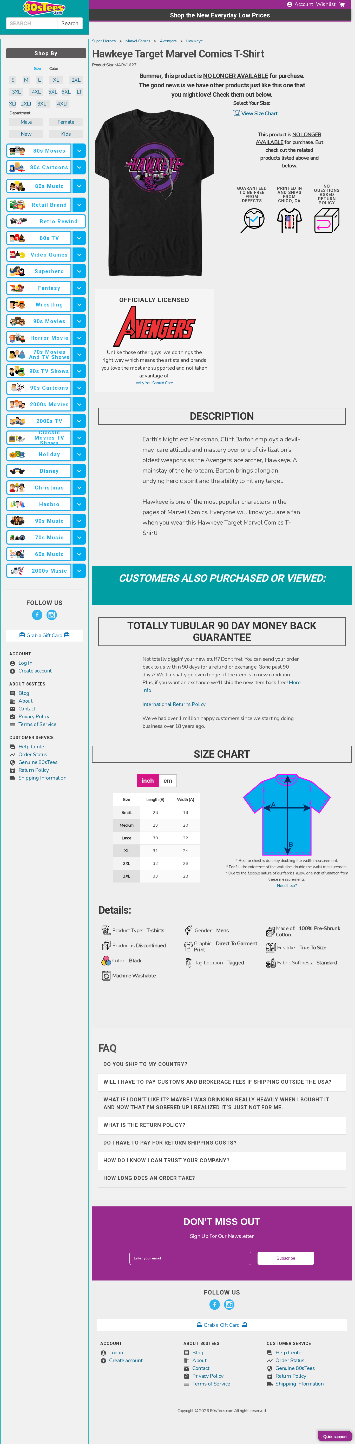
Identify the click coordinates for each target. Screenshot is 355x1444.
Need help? (287, 885)
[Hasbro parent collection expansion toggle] (79, 504)
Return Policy (33, 770)
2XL (76, 79)
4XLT (62, 103)
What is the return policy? (144, 1125)
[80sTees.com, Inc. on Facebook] (37, 615)
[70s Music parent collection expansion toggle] (79, 537)
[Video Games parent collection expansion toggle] (79, 254)
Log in (25, 663)
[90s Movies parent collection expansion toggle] (79, 321)
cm (167, 780)
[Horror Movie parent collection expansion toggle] (79, 338)
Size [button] (37, 68)
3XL (16, 91)
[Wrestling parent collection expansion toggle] (79, 304)
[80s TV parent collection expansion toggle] (79, 238)
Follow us (44, 602)
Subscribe (286, 1258)
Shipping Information (42, 777)
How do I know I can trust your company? (166, 1160)
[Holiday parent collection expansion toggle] (79, 454)
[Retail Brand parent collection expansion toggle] (79, 205)
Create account (35, 670)
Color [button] (53, 68)
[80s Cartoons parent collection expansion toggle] (79, 167)
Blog (23, 693)
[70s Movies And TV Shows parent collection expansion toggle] (79, 354)
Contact (26, 708)
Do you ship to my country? (145, 1064)
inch (148, 780)
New (26, 134)
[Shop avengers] (154, 345)
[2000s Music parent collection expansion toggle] (79, 571)
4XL (36, 91)
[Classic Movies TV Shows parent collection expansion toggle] (79, 437)
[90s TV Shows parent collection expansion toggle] (79, 371)
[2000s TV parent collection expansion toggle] (79, 421)
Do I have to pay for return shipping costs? (170, 1143)
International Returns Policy (174, 704)
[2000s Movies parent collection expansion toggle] (79, 404)
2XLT (26, 103)
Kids (66, 134)
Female (66, 122)
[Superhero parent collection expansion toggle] (79, 271)
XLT (12, 103)
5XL (52, 91)
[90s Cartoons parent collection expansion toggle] (79, 388)
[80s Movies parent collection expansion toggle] (79, 150)
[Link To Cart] (342, 4)
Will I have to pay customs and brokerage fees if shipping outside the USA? (217, 1082)
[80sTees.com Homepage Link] (44, 14)
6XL (65, 91)
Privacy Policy (33, 716)
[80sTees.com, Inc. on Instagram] (51, 615)
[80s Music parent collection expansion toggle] (79, 186)
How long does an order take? (149, 1178)
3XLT (42, 103)
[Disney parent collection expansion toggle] (79, 471)
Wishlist (326, 4)
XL (56, 79)
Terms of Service (37, 724)
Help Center (32, 746)
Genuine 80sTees (38, 762)
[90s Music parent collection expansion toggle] (79, 521)
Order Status (32, 754)
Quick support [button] (335, 1437)
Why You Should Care (154, 383)
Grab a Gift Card (44, 635)
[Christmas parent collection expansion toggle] (79, 487)
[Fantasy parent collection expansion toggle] (79, 288)
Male (26, 122)
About (25, 700)
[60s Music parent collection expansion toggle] (79, 554)
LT (79, 91)
